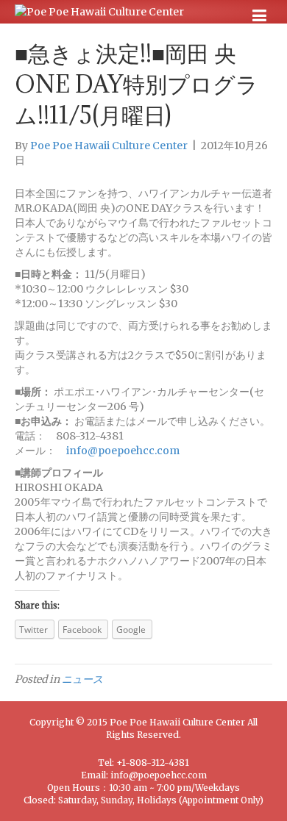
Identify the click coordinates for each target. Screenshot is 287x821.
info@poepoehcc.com (123, 450)
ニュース (82, 679)
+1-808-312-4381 (152, 762)
